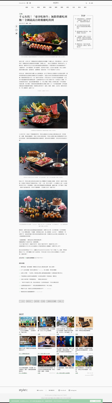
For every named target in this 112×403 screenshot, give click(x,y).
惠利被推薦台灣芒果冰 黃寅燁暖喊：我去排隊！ (84, 32)
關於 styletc (40, 390)
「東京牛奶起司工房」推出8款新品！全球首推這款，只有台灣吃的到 (40, 282)
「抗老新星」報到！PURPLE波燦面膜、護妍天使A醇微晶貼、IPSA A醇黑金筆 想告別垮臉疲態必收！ (84, 38)
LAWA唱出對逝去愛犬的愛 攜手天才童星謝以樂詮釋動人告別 (84, 27)
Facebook (63, 390)
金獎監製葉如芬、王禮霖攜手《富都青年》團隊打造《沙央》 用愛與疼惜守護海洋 (84, 20)
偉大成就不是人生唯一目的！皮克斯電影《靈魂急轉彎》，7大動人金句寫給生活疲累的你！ (65, 349)
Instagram (73, 390)
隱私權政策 (38, 401)
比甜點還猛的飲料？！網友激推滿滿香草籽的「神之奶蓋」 (37, 285)
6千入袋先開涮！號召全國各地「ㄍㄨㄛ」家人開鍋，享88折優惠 (38, 270)
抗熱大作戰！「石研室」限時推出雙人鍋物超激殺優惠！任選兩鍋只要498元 (41, 273)
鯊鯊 (30, 23)
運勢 (62, 7)
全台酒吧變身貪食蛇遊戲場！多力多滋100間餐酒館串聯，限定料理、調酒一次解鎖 (46, 369)
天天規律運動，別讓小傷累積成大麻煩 (65, 368)
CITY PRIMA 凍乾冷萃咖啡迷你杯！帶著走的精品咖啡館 (84, 329)
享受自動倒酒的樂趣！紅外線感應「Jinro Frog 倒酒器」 (46, 329)
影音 (79, 7)
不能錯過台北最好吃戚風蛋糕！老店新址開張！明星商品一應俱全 (39, 276)
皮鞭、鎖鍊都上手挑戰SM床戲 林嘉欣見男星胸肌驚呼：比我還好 (84, 349)
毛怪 (73, 7)
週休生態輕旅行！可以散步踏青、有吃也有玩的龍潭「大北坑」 (84, 369)
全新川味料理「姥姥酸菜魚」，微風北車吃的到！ (34, 279)
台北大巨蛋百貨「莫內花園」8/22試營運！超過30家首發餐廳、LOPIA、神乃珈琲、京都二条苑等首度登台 (65, 330)
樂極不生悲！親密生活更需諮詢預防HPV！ (27, 349)
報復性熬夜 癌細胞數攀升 (45, 348)
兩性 (67, 7)
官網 (25, 258)
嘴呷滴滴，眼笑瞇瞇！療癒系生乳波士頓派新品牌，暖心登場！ (38, 267)
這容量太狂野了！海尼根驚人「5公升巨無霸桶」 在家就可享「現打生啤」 (27, 330)
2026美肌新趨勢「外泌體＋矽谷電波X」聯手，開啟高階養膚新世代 (27, 369)
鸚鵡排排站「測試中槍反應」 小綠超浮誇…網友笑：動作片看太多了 (84, 45)
